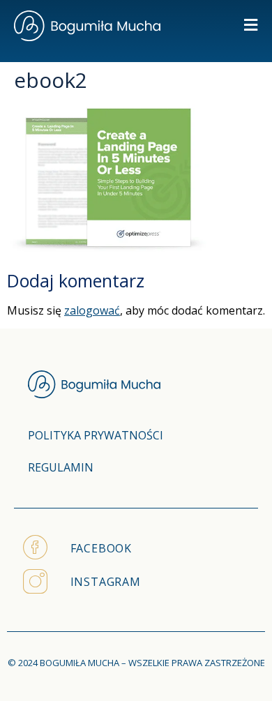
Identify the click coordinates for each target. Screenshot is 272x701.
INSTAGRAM (105, 581)
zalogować (92, 310)
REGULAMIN (60, 467)
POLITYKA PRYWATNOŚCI (95, 435)
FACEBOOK (101, 548)
